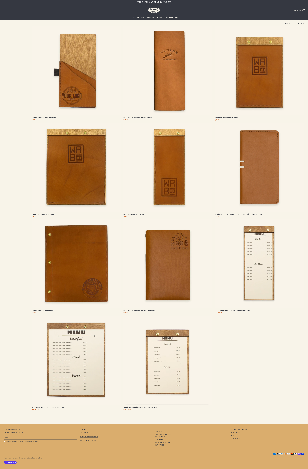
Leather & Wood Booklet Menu (43, 311)
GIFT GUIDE (141, 17)
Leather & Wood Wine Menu (133, 214)
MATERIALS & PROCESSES (163, 434)
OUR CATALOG (159, 445)
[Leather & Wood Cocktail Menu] (259, 70)
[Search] (300, 10)
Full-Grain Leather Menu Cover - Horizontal (139, 311)
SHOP (132, 17)
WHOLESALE (151, 17)
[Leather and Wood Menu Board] (76, 167)
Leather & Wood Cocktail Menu (226, 118)
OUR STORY (169, 17)
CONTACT (160, 17)
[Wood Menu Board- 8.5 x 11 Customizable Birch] (76, 360)
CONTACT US (159, 439)
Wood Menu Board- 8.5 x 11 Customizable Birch (48, 407)
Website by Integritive (35, 458)
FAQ (176, 17)
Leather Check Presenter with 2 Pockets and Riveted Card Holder (238, 214)
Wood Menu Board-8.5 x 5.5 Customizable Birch (140, 407)
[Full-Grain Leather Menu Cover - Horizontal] (167, 263)
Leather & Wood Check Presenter (44, 118)
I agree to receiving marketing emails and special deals (22, 441)
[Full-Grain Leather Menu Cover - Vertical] (167, 70)
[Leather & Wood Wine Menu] (167, 167)
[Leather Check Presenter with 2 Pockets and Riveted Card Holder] (259, 167)
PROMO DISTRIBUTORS (162, 442)
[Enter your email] (75, 438)
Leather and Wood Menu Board (43, 214)
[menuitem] (132, 17)
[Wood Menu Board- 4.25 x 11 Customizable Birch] (259, 263)
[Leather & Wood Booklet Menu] (76, 263)
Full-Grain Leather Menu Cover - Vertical (137, 118)
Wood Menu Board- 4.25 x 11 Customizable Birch (232, 311)
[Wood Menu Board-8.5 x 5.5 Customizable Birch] (167, 360)
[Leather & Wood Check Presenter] (76, 70)
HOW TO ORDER (160, 437)
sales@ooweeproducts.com (89, 437)
